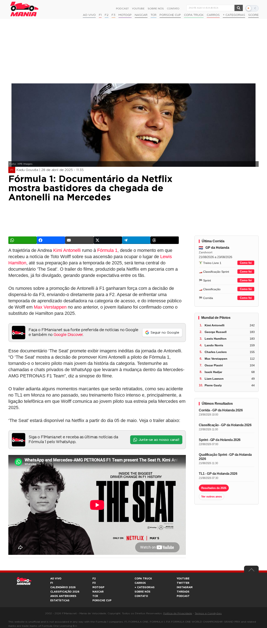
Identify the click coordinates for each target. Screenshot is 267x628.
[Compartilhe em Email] (79, 240)
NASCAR (141, 15)
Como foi (246, 262)
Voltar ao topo (251, 571)
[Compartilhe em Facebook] (51, 240)
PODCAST (183, 596)
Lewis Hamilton (216, 338)
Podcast (122, 8)
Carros (213, 15)
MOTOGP (98, 587)
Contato (173, 8)
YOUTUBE (183, 578)
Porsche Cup (170, 15)
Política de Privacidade (177, 613)
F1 (100, 15)
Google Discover (68, 335)
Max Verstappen (50, 307)
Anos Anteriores (63, 596)
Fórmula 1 (107, 250)
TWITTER (183, 583)
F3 (113, 15)
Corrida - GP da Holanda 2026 (221, 410)
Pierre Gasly (213, 385)
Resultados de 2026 (213, 488)
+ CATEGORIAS (234, 15)
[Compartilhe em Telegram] (136, 240)
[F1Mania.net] (24, 9)
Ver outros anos (211, 496)
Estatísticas (59, 600)
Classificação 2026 (64, 591)
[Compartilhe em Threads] (164, 240)
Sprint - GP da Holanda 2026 (220, 440)
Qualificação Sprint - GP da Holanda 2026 (225, 457)
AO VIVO (55, 578)
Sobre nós (156, 8)
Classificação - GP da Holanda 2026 (225, 425)
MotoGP (125, 15)
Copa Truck (194, 15)
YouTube (138, 8)
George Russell (216, 332)
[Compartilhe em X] (108, 240)
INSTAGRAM (185, 587)
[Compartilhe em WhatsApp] (22, 240)
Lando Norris (214, 345)
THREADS (183, 591)
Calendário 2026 (63, 587)
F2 (106, 15)
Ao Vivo (89, 15)
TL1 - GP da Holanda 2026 (218, 473)
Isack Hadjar (213, 372)
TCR (153, 15)
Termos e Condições (208, 613)
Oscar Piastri (214, 365)
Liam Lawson (214, 378)
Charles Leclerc (216, 352)
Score (253, 15)
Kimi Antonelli (67, 250)
